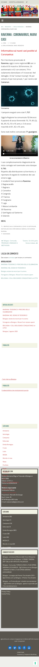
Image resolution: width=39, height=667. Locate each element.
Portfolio (5, 465)
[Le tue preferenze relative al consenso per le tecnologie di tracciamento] (35, 663)
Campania (6, 438)
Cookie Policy (6, 594)
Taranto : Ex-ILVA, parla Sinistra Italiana (30, 242)
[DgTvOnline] (10, 648)
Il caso (5, 448)
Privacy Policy (6, 592)
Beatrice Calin (8, 226)
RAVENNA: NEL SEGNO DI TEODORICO (13, 268)
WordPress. (34, 654)
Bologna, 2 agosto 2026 (10, 331)
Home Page (20, 652)
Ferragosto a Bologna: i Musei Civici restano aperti (17, 275)
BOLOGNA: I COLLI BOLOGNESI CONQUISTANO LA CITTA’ (19, 278)
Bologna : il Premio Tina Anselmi (25, 578)
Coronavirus (17, 226)
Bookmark (6, 234)
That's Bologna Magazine (11, 482)
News (15, 45)
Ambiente (6, 431)
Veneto (5, 486)
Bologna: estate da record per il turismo (13, 271)
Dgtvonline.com (6, 229)
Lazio (4, 451)
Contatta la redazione (16, 2)
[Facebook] (24, 648)
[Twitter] (15, 648)
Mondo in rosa (7, 458)
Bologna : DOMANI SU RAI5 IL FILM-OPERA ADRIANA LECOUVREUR (20, 570)
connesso (12, 258)
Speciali (5, 475)
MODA (5, 455)
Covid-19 (25, 226)
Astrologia (6, 434)
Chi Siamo (4, 2)
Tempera (26, 654)
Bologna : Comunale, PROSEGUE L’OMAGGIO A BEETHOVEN (9, 243)
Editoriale (6, 441)
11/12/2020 (12, 43)
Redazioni (8, 27)
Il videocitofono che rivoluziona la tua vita (15, 390)
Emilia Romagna (18, 27)
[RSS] (19, 648)
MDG (4, 43)
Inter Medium (16, 229)
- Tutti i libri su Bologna (9, 379)
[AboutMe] (29, 648)
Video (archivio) (8, 489)
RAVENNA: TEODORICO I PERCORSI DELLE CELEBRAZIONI (19, 264)
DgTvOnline (32, 226)
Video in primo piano (9, 493)
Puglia (5, 469)
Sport (4, 479)
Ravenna (3, 231)
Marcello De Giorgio (28, 229)
